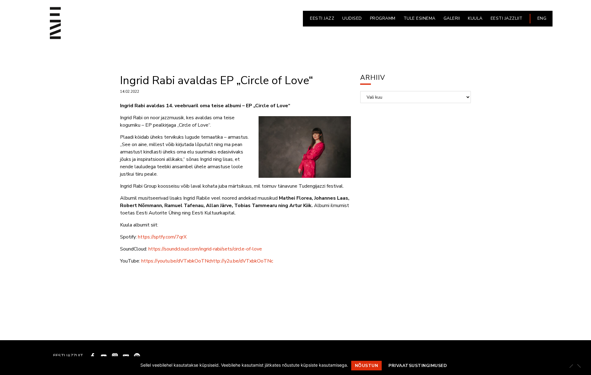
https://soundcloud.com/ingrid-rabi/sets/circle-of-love (205, 249)
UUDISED (352, 18)
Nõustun (366, 366)
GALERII (452, 18)
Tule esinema (420, 18)
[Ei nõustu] (578, 366)
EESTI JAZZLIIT (507, 18)
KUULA (475, 18)
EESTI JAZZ (322, 18)
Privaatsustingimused (417, 366)
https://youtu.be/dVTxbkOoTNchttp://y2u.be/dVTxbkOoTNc (207, 261)
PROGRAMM (383, 18)
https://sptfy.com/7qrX (162, 237)
